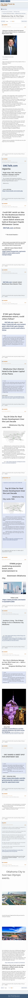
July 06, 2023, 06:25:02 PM (6, 479)
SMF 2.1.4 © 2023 (11, 996)
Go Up (2, 987)
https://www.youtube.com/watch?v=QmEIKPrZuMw (13, 600)
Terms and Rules (13, 995)
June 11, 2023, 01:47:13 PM (6, 302)
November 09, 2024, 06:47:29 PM (7, 824)
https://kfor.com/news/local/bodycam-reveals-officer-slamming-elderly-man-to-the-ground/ (12, 851)
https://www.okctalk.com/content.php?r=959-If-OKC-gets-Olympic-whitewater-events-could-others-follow (14, 327)
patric (4, 823)
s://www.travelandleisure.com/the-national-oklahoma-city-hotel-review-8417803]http (13, 730)
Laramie (5, 24)
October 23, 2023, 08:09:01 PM (7, 612)
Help (9, 995)
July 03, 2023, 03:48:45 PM (6, 411)
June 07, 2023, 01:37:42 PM (6, 205)
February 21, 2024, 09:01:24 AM (7, 795)
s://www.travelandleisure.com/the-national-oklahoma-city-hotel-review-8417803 (13, 733)
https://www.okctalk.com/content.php (12, 191)
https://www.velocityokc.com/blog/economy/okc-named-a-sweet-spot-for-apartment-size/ (13, 780)
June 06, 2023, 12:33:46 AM (6, 160)
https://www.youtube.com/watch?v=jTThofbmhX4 (15, 962)
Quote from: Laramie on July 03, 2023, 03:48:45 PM (13, 482)
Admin (12, 13)
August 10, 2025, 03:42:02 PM (7, 864)
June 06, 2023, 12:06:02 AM (6, 26)
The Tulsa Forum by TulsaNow (7, 4)
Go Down (3, 21)
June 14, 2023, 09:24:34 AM (6, 363)
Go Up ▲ (18, 995)
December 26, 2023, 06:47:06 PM (7, 747)
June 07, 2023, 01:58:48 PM (6, 271)
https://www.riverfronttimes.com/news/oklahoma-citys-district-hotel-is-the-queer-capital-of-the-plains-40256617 (13, 397)
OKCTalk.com (10, 165)
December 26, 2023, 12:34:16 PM (7, 653)
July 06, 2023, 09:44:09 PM (6, 559)
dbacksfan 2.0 (6, 477)
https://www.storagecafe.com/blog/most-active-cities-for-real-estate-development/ (13, 462)
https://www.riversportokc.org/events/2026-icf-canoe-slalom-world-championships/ (14, 253)
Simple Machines (17, 996)
